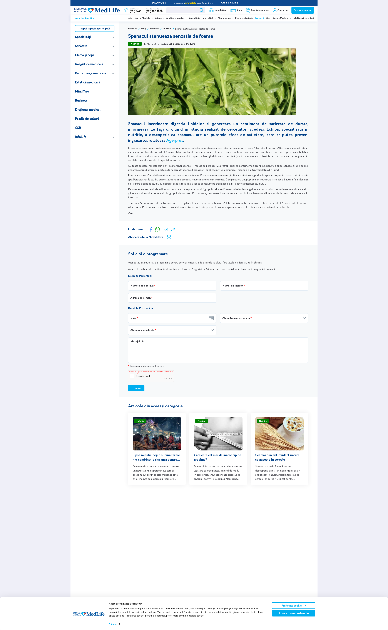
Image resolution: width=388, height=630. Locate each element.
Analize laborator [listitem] (175, 18)
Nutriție (167, 28)
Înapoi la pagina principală (95, 28)
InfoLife (80, 137)
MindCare (82, 91)
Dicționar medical (87, 109)
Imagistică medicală (89, 64)
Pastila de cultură (87, 119)
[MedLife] (97, 10)
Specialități (194, 18)
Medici (128, 18)
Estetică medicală (87, 82)
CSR (78, 128)
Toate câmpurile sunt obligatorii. (146, 366)
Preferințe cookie (291, 605)
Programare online (302, 10)
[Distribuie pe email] (165, 229)
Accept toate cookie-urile (294, 613)
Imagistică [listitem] (208, 18)
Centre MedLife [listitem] (142, 18)
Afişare (113, 624)
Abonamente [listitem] (224, 18)
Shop (239, 10)
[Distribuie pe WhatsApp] (157, 228)
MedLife (132, 28)
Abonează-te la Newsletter (145, 237)
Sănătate (81, 46)
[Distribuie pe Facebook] (151, 228)
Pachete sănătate (244, 18)
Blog (268, 18)
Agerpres (174, 140)
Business (81, 100)
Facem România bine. (84, 18)
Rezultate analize (260, 10)
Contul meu (283, 10)
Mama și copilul (86, 55)
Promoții (259, 18)
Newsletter (220, 10)
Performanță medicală (90, 73)
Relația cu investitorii (303, 18)
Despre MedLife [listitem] (281, 18)
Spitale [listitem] (158, 18)
